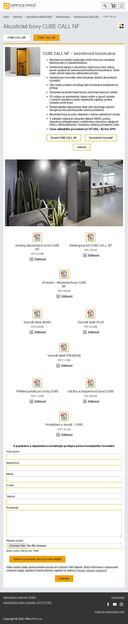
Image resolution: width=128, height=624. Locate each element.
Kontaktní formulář (101, 137)
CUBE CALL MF (17, 37)
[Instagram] (121, 604)
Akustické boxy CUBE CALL (86, 17)
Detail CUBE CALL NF (64, 137)
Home (6, 17)
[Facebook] (108, 604)
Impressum (118, 597)
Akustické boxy (63, 17)
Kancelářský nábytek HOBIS (39, 17)
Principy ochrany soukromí (91, 570)
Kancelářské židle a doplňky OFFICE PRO (27, 602)
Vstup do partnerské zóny (110, 611)
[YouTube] (114, 604)
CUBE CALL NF (47, 37)
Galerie (81, 147)
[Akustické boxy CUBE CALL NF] (22, 61)
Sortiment (17, 17)
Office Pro (20, 6)
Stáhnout (40, 259)
